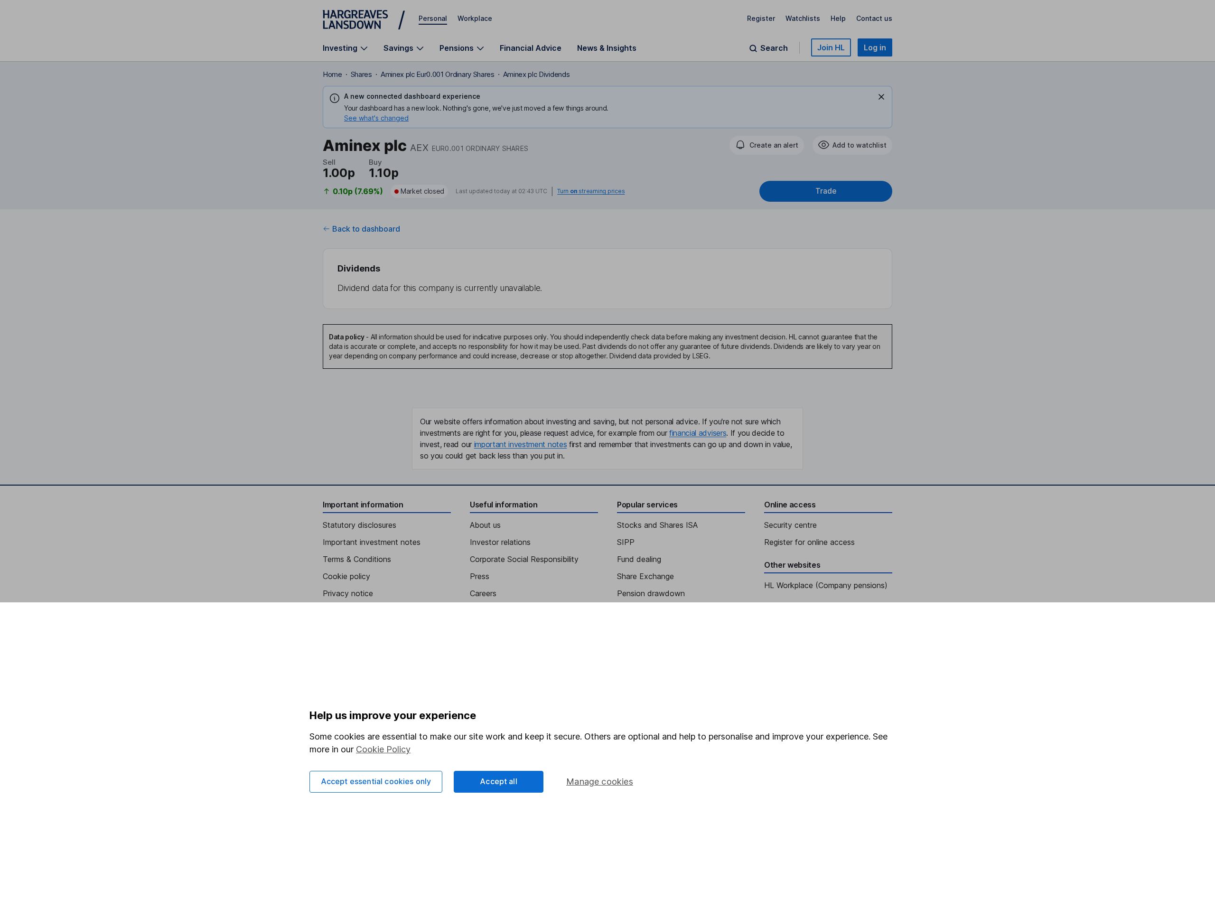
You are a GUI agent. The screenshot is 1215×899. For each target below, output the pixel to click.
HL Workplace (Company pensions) (826, 585)
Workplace (475, 18)
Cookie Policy (383, 749)
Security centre (790, 525)
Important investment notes (372, 542)
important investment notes (520, 444)
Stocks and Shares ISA (657, 525)
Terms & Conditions (357, 559)
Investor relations (500, 542)
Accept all (498, 781)
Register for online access (809, 542)
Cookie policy (346, 576)
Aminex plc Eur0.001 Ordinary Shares (438, 74)
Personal (433, 18)
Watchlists (802, 18)
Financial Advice (530, 48)
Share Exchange (645, 576)
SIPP (626, 542)
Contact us (874, 18)
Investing (340, 48)
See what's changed (376, 118)
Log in (875, 47)
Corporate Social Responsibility (524, 559)
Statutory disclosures (359, 525)
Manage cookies (599, 782)
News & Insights (606, 48)
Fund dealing (639, 559)
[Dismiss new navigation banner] (881, 97)
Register (761, 18)
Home (332, 74)
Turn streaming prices (591, 191)
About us (485, 525)
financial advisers (697, 433)
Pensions (456, 48)
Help (838, 18)
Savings (398, 48)
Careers (483, 593)
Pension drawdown (651, 593)
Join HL (831, 47)
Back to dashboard (366, 229)
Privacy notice (348, 593)
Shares (361, 74)
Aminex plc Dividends (536, 74)
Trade (825, 191)
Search (774, 48)
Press (479, 576)
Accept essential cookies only (376, 781)
